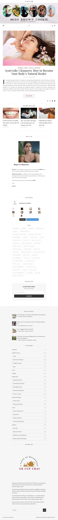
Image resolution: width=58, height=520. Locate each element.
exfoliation (33, 237)
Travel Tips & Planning (18, 421)
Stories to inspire (29, 325)
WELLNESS (37, 272)
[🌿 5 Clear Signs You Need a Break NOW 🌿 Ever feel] (22, 215)
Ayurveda (20, 68)
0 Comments (32, 77)
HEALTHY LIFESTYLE (36, 240)
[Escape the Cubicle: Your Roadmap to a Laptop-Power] (39, 209)
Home (25, 68)
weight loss (33, 269)
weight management (18, 272)
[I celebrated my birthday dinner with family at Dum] (22, 212)
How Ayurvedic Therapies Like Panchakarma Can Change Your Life (28, 123)
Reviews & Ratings (16, 397)
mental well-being (29, 246)
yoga (14, 366)
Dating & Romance (17, 380)
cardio (14, 356)
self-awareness (17, 258)
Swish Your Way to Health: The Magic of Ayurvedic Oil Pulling (11, 123)
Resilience (35, 255)
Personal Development (18, 390)
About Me (14, 349)
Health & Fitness (21, 331)
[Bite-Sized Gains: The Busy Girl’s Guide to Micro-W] (31, 212)
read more (29, 95)
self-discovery (36, 258)
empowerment (17, 237)
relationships (17, 255)
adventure (16, 228)
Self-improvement (18, 260)
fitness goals (17, 240)
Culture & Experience (18, 411)
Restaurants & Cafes (18, 404)
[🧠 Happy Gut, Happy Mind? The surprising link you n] (13, 215)
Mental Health (17, 246)
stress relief (16, 269)
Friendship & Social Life (22, 316)
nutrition (16, 252)
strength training (28, 263)
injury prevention (26, 243)
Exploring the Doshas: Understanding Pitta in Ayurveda (45, 123)
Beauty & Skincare (17, 431)
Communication (24, 231)
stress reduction (31, 266)
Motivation (37, 249)
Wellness (37, 68)
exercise (25, 237)
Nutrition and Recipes (29, 331)
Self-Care (26, 258)
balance (31, 228)
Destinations (16, 414)
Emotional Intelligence (19, 234)
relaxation (26, 255)
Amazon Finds (16, 400)
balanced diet (40, 228)
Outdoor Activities (17, 418)
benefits (15, 231)
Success (25, 269)
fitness (42, 237)
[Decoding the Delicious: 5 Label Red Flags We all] (13, 209)
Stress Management (18, 266)
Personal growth (26, 252)
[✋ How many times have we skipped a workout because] (13, 212)
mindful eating (17, 249)
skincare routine (30, 260)
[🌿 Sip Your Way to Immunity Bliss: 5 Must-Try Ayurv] (22, 209)
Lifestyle (31, 68)
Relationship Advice (39, 252)
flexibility (26, 240)
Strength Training (17, 363)
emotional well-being (35, 234)
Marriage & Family (17, 387)
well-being (30, 272)
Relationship (30, 316)
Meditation (37, 243)
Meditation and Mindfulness (27, 340)
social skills (16, 263)
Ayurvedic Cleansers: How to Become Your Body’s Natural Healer (29, 72)
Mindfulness (27, 249)
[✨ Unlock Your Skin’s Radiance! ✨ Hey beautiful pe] (39, 212)
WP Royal (11, 517)
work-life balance (18, 275)
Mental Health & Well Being (19, 438)
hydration (16, 243)
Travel (13, 407)
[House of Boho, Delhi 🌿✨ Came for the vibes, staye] (31, 209)
